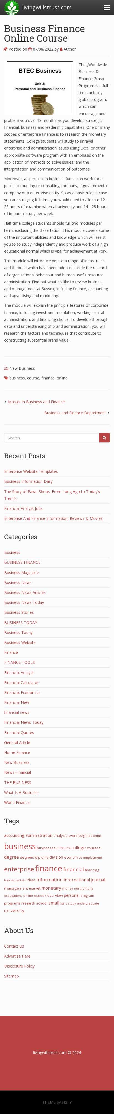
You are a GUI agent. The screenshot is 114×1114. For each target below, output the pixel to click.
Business (12, 552)
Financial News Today (23, 722)
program (87, 895)
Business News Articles (25, 592)
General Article (17, 742)
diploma (41, 857)
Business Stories (19, 612)
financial (73, 869)
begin (83, 835)
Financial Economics (22, 692)
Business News (18, 582)
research (28, 903)
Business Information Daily (28, 481)
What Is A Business (21, 792)
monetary (51, 888)
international (77, 879)
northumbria (83, 888)
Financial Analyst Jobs (23, 508)
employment (92, 857)
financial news (16, 712)
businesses (46, 848)
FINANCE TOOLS (19, 662)
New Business (22, 368)
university (14, 910)
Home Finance (17, 752)
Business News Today (24, 602)
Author (69, 49)
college (78, 848)
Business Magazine (21, 572)
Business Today (18, 632)
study (72, 903)
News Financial (17, 772)
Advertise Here (17, 956)
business (17, 378)
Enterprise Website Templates (31, 471)
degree (11, 857)
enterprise (19, 869)
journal (98, 880)
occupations (13, 895)
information (50, 880)
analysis (60, 835)
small (53, 903)
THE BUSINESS (17, 782)
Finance (11, 652)
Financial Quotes (19, 732)
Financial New (16, 702)
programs (12, 903)
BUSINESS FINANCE (22, 562)
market (34, 888)
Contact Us (14, 946)
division (56, 857)
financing (92, 870)
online (62, 378)
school (41, 903)
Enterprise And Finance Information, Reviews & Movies (53, 518)
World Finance (17, 802)
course (33, 378)
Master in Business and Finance (36, 401)
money (67, 888)
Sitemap (11, 976)
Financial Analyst (19, 672)
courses (93, 847)
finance (48, 378)
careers (63, 847)
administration (38, 835)
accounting (14, 835)
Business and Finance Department (75, 412)
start (63, 903)
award (73, 835)
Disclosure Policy (19, 966)
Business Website (20, 642)
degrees (27, 857)
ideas (31, 880)
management (16, 888)
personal (71, 895)
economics (73, 857)
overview (55, 895)
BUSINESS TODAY (20, 622)
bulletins (95, 835)
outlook (40, 895)
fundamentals (15, 880)
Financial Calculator (21, 682)
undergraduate (88, 903)
